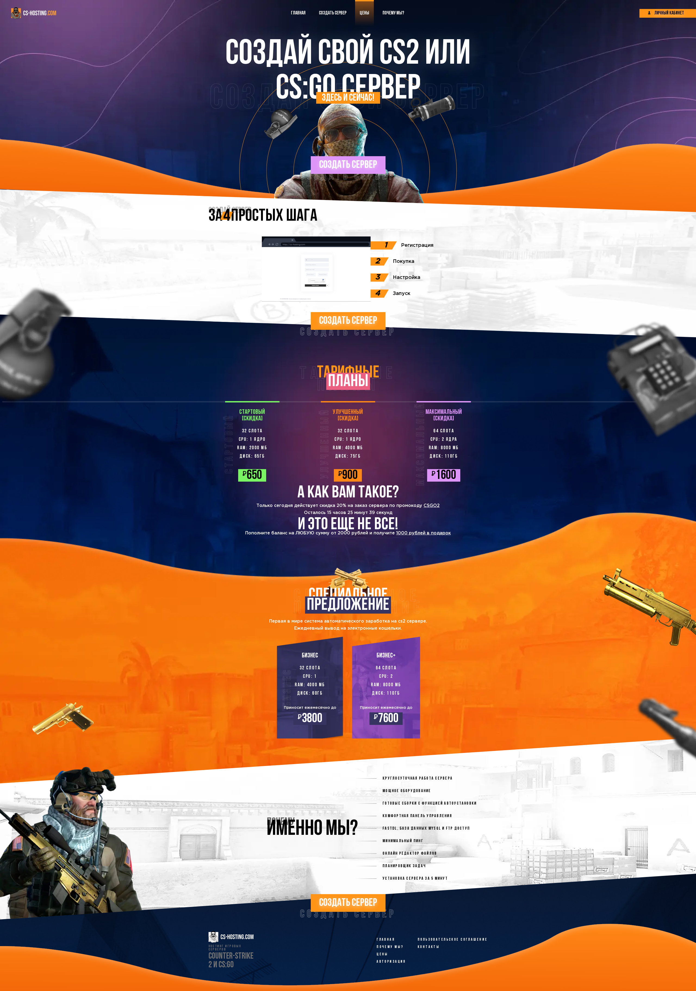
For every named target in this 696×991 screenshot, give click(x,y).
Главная (386, 940)
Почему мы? (390, 947)
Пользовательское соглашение (453, 940)
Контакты (429, 947)
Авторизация (391, 962)
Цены (382, 954)
